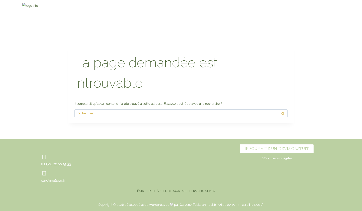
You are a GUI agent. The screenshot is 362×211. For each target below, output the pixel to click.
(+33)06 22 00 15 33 (56, 164)
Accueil (222, 16)
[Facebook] (323, 16)
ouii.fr (212, 204)
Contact (302, 16)
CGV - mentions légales (277, 158)
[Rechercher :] (181, 113)
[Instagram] (335, 16)
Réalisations (252, 16)
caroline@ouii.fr (53, 180)
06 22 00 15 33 (228, 204)
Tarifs (279, 16)
